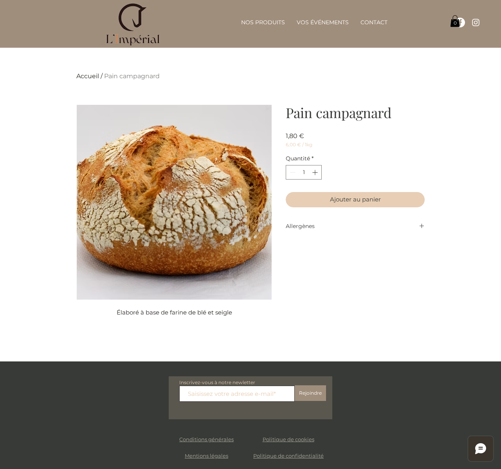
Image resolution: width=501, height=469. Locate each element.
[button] (455, 21)
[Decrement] (292, 172)
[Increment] (316, 172)
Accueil (87, 76)
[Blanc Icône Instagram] (476, 22)
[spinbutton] (304, 172)
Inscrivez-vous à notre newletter (217, 382)
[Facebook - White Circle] (460, 22)
